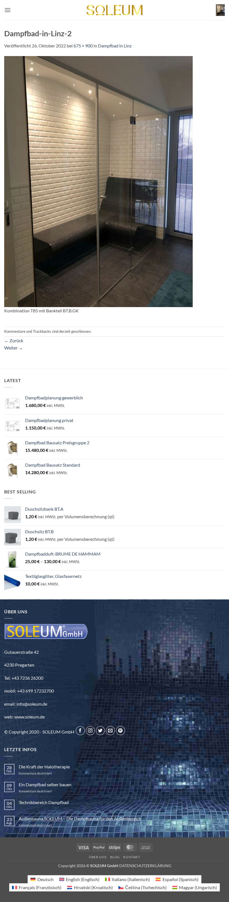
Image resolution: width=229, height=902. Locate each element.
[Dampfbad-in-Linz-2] (98, 181)
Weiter (13, 347)
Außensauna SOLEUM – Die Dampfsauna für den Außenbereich (80, 818)
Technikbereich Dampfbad (44, 802)
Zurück (13, 340)
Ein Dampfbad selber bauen (45, 784)
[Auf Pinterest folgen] (120, 730)
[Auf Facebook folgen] (80, 730)
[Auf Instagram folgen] (90, 730)
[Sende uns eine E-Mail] (110, 730)
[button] (7, 10)
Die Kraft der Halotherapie (44, 766)
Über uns (97, 857)
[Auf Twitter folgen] (100, 730)
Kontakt (131, 857)
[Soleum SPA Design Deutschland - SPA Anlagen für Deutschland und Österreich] (114, 10)
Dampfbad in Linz (115, 45)
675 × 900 (83, 45)
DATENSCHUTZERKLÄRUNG (145, 865)
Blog (115, 857)
